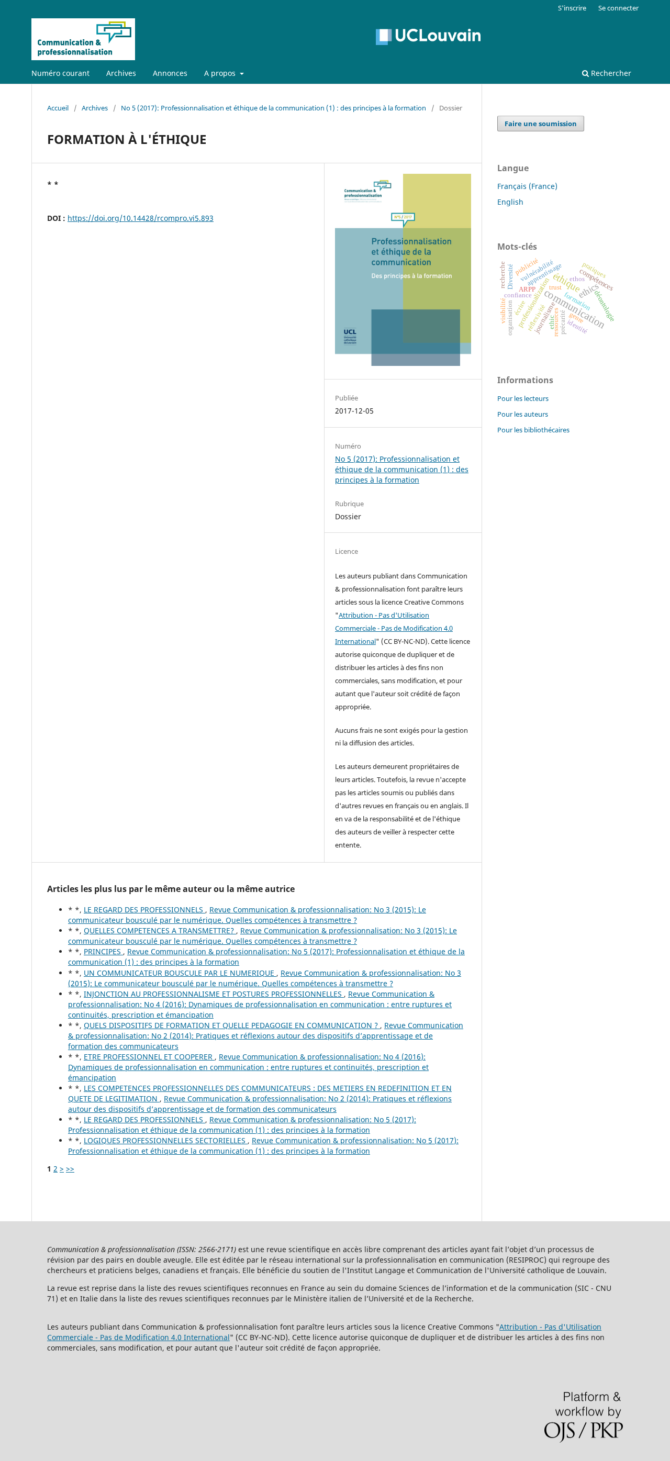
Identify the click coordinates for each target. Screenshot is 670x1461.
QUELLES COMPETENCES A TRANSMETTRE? (160, 930)
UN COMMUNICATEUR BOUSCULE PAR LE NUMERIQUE (180, 973)
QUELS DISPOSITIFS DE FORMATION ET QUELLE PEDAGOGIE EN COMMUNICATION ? (232, 1025)
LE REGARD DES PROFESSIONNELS (144, 909)
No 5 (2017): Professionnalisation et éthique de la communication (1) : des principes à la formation (273, 108)
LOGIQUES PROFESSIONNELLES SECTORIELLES (166, 1140)
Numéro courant (60, 73)
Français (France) (527, 186)
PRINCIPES (103, 951)
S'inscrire (572, 8)
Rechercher (610, 73)
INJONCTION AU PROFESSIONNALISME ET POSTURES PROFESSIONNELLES (214, 994)
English (510, 202)
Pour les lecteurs (523, 398)
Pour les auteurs (522, 414)
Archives (121, 73)
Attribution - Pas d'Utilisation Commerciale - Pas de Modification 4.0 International (394, 628)
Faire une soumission (541, 123)
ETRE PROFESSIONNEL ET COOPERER (149, 1057)
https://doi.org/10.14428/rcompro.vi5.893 (141, 218)
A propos (221, 73)
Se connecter (618, 8)
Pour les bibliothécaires (533, 429)
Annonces (170, 73)
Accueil (58, 108)
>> (70, 1169)
